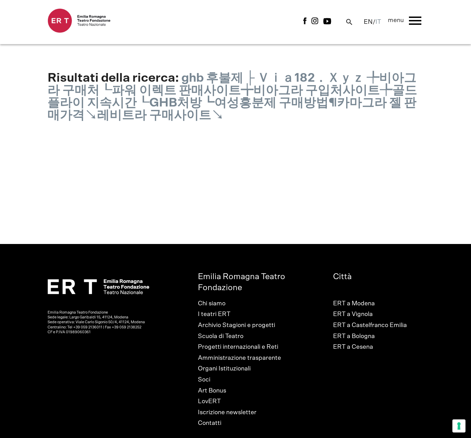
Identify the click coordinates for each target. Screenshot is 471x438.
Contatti (209, 423)
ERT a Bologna (354, 336)
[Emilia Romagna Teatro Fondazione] (79, 31)
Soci (204, 380)
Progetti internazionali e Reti (238, 347)
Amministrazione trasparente (239, 358)
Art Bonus (212, 391)
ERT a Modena (354, 304)
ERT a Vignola (353, 314)
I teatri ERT (214, 314)
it (378, 22)
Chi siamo (212, 304)
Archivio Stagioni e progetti (236, 325)
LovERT (209, 401)
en (368, 22)
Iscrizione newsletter (227, 412)
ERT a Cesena (353, 347)
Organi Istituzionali (224, 369)
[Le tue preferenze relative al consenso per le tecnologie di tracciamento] (458, 425)
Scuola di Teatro (220, 336)
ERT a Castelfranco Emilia (370, 325)
